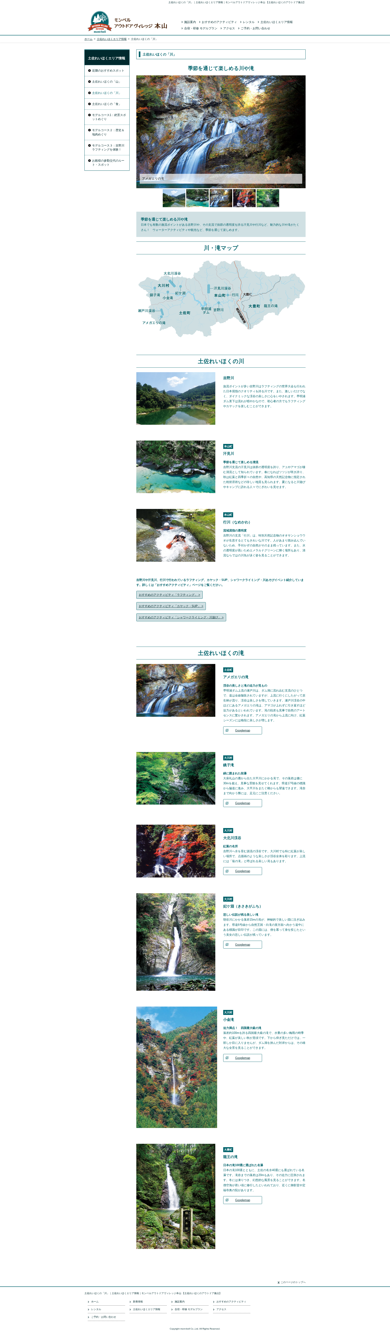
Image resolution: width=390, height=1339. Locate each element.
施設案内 (190, 22)
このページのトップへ (293, 1282)
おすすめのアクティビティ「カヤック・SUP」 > (171, 606)
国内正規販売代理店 (283, 1303)
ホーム (88, 39)
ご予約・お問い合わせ (255, 28)
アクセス (229, 28)
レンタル (249, 22)
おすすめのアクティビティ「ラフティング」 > (169, 594)
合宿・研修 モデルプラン (200, 28)
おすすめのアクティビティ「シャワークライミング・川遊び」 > (181, 617)
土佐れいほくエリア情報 (276, 22)
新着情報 (138, 1301)
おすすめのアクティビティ (219, 22)
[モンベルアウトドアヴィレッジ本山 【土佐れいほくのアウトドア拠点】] (128, 21)
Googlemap (242, 730)
